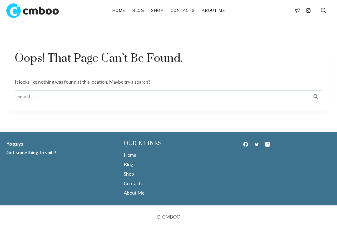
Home (118, 10)
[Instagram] (308, 10)
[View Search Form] (323, 11)
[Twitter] (297, 10)
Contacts (183, 10)
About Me (213, 10)
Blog (138, 10)
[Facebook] (286, 10)
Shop (157, 10)
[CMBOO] (32, 10)
